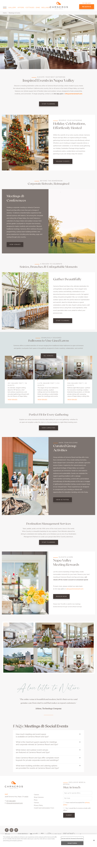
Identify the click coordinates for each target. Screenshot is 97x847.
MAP (6, 794)
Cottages (30, 7)
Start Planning (48, 104)
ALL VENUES (48, 355)
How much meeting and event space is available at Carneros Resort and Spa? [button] (32, 735)
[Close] (94, 840)
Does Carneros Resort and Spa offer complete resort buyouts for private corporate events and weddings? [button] (37, 759)
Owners (36, 802)
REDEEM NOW (61, 596)
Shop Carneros (39, 797)
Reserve (86, 7)
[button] (5, 8)
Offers (21, 7)
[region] (48, 840)
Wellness (46, 7)
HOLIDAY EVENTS (62, 161)
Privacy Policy (38, 805)
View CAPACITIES (48, 428)
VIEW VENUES (15, 244)
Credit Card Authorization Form (44, 808)
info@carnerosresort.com (14, 803)
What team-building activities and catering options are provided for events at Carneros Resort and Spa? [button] (37, 767)
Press (35, 800)
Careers (36, 794)
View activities (62, 499)
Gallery (12, 7)
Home (5, 13)
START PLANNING (62, 320)
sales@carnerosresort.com (74, 589)
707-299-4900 (86, 3)
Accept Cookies (72, 843)
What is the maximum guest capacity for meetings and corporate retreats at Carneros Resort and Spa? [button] (37, 743)
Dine (38, 7)
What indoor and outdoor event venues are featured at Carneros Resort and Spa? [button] (33, 751)
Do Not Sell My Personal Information (72, 838)
